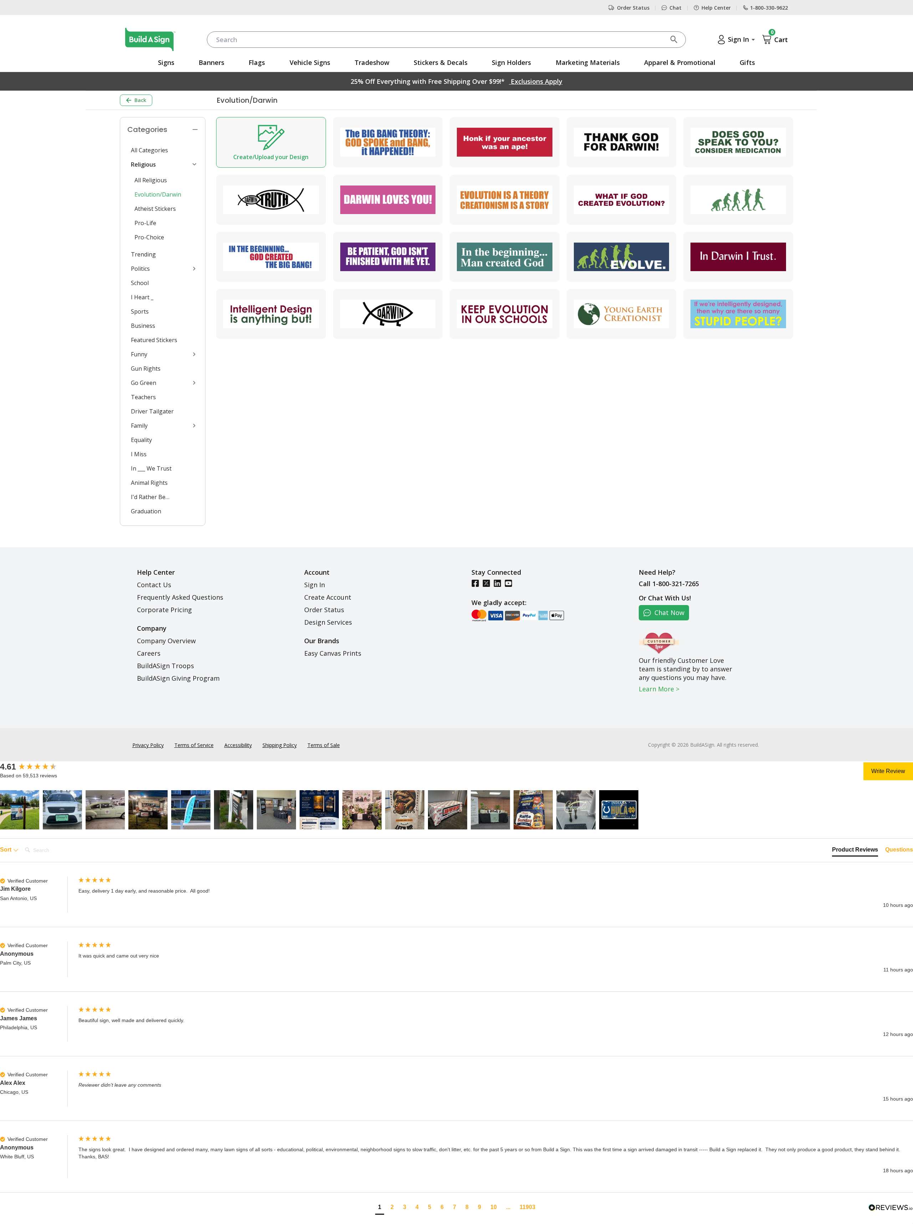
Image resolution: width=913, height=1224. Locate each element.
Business (143, 326)
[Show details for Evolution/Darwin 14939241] (388, 314)
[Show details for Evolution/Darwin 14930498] (622, 257)
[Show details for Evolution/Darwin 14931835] (738, 257)
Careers (148, 653)
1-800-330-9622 (769, 7)
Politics (140, 269)
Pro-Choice (149, 237)
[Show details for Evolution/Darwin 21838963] (738, 314)
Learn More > (659, 689)
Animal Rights (149, 483)
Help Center (716, 7)
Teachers (143, 397)
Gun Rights (145, 368)
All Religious (150, 180)
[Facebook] (475, 583)
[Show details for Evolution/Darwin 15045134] (271, 200)
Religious (143, 164)
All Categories (149, 150)
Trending (143, 254)
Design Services (328, 622)
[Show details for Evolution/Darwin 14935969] (505, 142)
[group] (37, 767)
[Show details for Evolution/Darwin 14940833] (738, 142)
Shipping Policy (279, 745)
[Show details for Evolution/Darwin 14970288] (388, 200)
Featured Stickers (154, 340)
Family (139, 426)
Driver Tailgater (152, 411)
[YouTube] (508, 583)
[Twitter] (486, 583)
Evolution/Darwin (157, 194)
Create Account (327, 597)
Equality (141, 440)
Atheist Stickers (155, 209)
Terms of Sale (323, 745)
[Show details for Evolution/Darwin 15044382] (388, 142)
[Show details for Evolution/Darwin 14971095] (388, 257)
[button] (19, 809)
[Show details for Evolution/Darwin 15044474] (622, 314)
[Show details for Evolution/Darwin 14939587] (505, 257)
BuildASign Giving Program (178, 678)
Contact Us (154, 584)
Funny (139, 354)
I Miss (139, 454)
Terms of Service (194, 745)
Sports (140, 311)
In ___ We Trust (151, 468)
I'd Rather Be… (150, 497)
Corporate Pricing (164, 609)
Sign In (314, 584)
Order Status (633, 7)
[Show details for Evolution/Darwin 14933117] (271, 314)
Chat (675, 7)
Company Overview (166, 640)
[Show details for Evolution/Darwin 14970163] (622, 142)
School (140, 283)
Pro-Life (145, 223)
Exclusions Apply (535, 81)
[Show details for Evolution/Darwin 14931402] (622, 200)
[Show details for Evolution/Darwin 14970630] (505, 314)
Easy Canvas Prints (332, 653)
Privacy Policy (148, 745)
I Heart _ (142, 297)
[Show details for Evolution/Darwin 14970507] (505, 200)
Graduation (146, 511)
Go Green (143, 383)
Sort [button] (6, 850)
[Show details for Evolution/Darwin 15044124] (271, 257)
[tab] (855, 851)
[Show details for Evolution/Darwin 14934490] (738, 200)
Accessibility (238, 745)
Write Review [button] (888, 771)
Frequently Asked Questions (180, 597)
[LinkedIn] (497, 583)
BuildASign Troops (165, 665)
